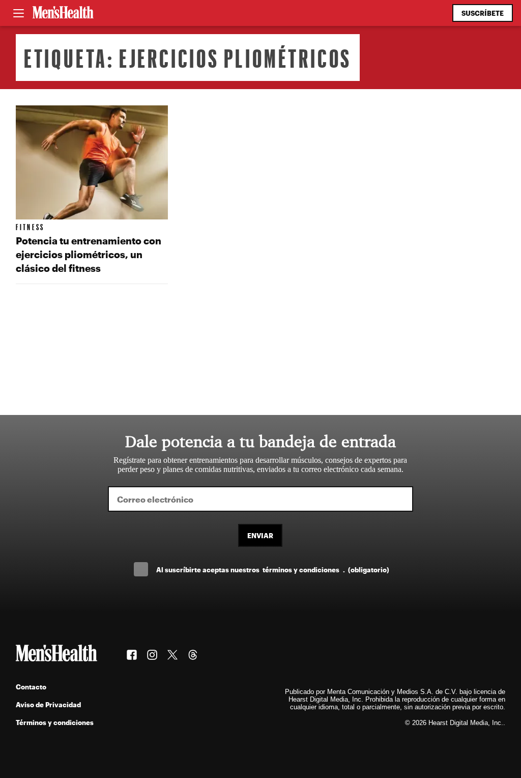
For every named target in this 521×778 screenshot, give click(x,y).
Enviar (260, 535)
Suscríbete (482, 13)
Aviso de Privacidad (48, 704)
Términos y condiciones (55, 722)
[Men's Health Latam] (63, 13)
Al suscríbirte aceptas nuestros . (272, 569)
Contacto (31, 686)
